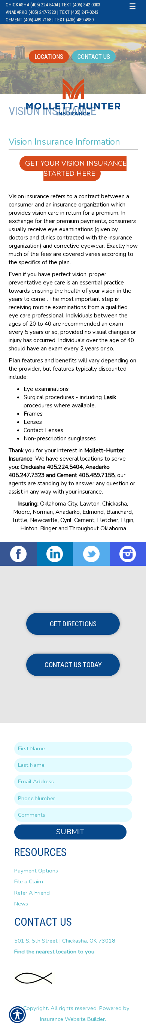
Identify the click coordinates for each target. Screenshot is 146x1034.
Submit (70, 832)
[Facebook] (18, 554)
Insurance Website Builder (72, 1019)
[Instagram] (128, 554)
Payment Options (36, 870)
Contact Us (93, 56)
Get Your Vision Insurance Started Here (76, 168)
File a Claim (28, 881)
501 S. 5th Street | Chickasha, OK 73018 (64, 940)
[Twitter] (91, 554)
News (21, 903)
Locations (48, 56)
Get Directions (73, 624)
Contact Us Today (73, 664)
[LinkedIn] (55, 554)
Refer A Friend (32, 892)
